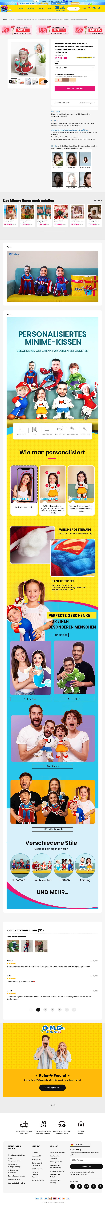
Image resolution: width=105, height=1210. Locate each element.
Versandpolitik (36, 1156)
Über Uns (36, 1146)
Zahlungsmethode (14, 1179)
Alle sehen (97, 200)
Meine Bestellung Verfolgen (16, 1155)
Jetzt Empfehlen (51, 1088)
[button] (11, 81)
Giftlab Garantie (37, 1169)
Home (5, 19)
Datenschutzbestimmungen (17, 1176)
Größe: (57, 63)
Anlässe (54, 1146)
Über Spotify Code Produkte (16, 1183)
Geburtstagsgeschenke (57, 1152)
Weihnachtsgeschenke (57, 1171)
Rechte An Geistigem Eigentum (35, 1174)
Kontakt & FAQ (36, 1159)
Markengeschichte (38, 1180)
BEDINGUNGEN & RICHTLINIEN (14, 1147)
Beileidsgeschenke (56, 1162)
